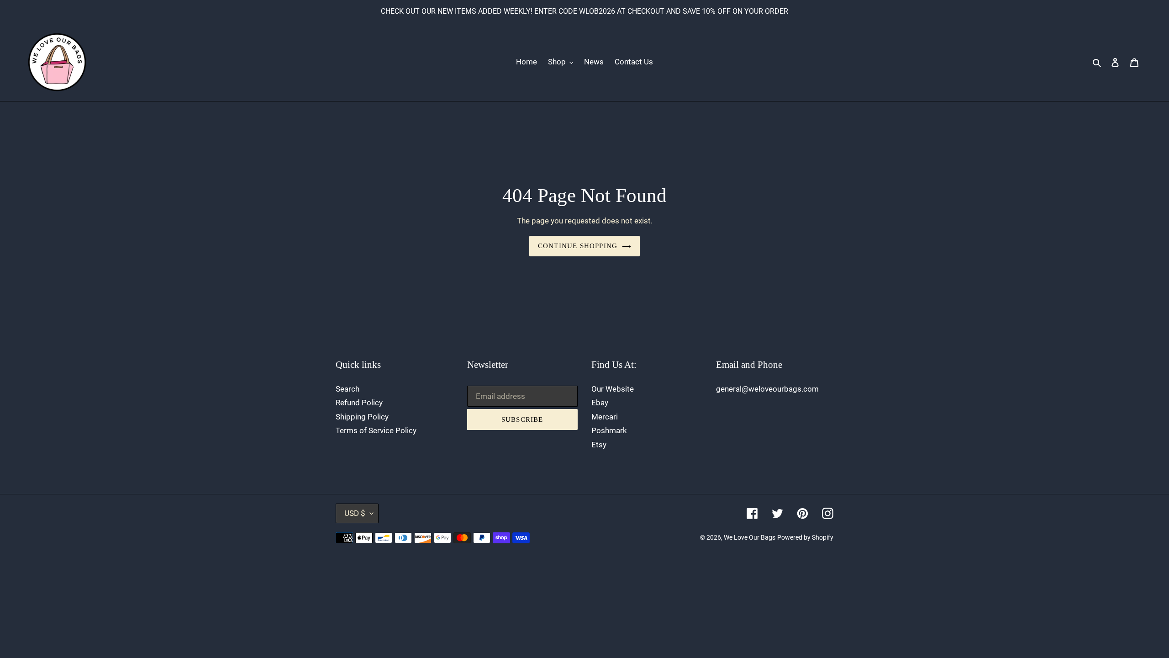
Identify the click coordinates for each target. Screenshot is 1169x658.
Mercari (604, 416)
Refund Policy (359, 402)
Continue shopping (577, 245)
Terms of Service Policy (376, 430)
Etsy (598, 444)
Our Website (612, 388)
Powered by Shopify (805, 537)
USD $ (354, 513)
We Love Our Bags (749, 537)
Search (347, 388)
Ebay (599, 402)
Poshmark (609, 430)
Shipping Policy (362, 416)
